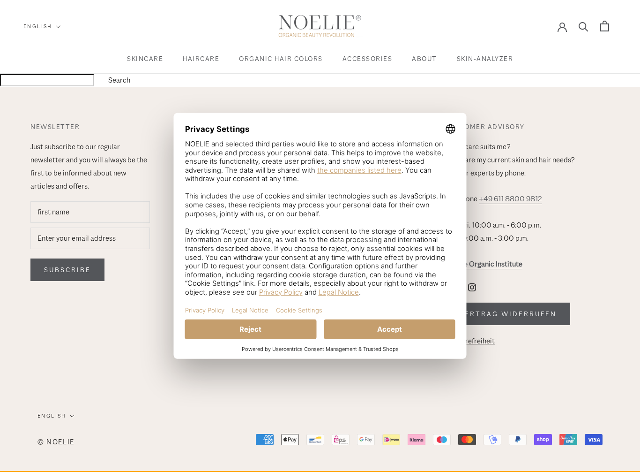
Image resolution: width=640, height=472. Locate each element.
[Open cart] (604, 26)
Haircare (201, 58)
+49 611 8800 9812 (510, 199)
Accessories (367, 58)
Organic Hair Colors (281, 58)
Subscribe (67, 270)
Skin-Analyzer (485, 58)
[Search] (583, 26)
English (37, 26)
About (424, 58)
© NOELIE (55, 441)
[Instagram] (472, 286)
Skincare (145, 58)
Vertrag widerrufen (508, 314)
